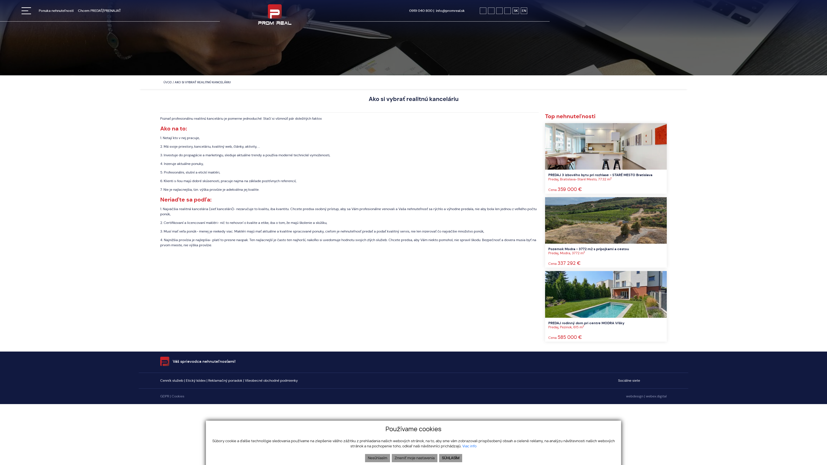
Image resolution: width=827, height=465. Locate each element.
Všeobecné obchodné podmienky (271, 380)
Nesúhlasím (377, 458)
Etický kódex (196, 380)
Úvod (167, 82)
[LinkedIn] (507, 11)
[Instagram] (491, 11)
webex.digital (656, 396)
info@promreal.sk (450, 10)
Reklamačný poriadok (225, 380)
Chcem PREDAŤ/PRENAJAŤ (99, 10)
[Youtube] (499, 11)
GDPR (164, 396)
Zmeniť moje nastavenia (415, 458)
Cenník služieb (171, 380)
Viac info (469, 446)
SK (516, 10)
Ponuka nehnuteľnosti (56, 10)
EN (524, 10)
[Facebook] (483, 11)
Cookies (178, 396)
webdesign (634, 396)
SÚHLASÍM (450, 458)
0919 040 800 (420, 10)
